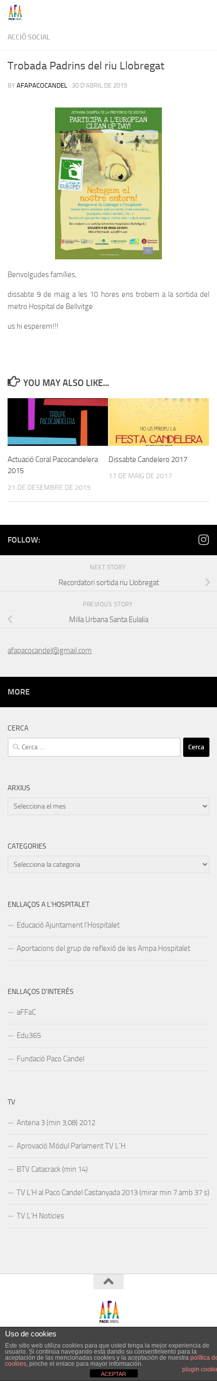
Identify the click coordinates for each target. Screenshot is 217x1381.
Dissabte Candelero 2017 (147, 459)
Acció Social (29, 37)
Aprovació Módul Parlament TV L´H (71, 1145)
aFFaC (26, 1012)
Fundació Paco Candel (50, 1058)
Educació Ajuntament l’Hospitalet (68, 925)
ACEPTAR (113, 1374)
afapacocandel (42, 85)
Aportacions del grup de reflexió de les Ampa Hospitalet (103, 948)
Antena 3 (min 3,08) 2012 (56, 1122)
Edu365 (29, 1035)
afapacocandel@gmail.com (50, 650)
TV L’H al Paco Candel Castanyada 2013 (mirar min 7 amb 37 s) (113, 1192)
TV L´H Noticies (40, 1215)
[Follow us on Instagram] (203, 539)
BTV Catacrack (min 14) (52, 1169)
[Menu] (204, 12)
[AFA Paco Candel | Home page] (18, 12)
